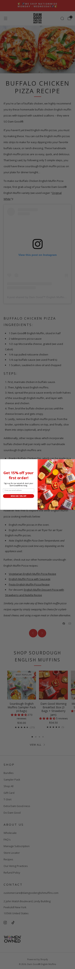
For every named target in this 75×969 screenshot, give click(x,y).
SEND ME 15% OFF (18, 496)
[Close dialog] (73, 461)
